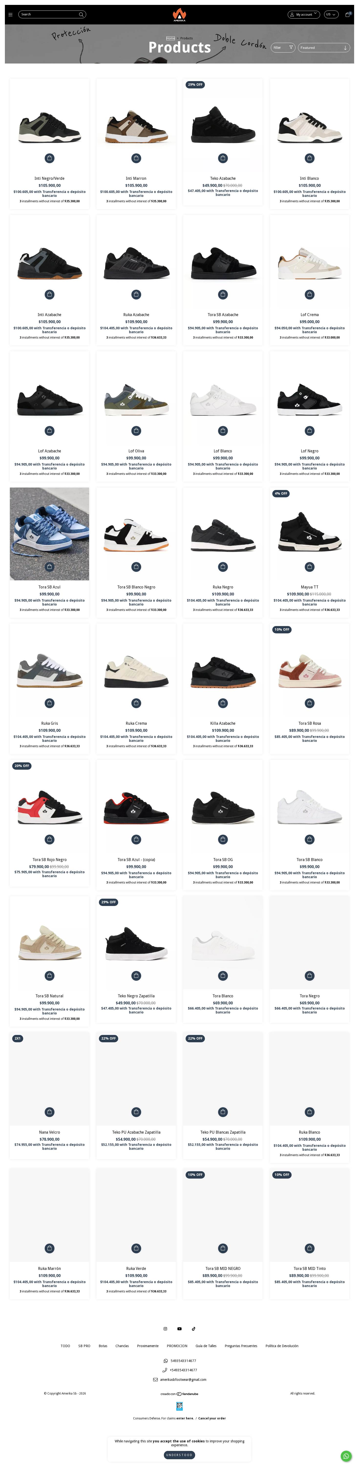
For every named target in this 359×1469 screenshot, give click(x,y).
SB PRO (84, 1346)
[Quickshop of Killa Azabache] (223, 703)
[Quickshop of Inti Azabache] (49, 294)
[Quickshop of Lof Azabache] (49, 431)
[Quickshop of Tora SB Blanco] (310, 839)
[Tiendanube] (179, 1395)
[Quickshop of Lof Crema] (310, 294)
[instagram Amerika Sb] (165, 1329)
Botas (103, 1346)
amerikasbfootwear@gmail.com (183, 1380)
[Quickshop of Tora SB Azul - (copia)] (136, 839)
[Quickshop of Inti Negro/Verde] (49, 158)
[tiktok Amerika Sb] (193, 1329)
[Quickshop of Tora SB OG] (223, 839)
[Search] (81, 15)
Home (171, 38)
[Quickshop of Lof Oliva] (136, 431)
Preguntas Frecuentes (241, 1346)
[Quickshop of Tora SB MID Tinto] (310, 1248)
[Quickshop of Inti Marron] (136, 158)
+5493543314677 (183, 1370)
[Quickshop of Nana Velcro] (49, 1112)
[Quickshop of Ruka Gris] (49, 703)
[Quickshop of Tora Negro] (310, 976)
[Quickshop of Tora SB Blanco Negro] (136, 567)
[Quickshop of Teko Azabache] (223, 158)
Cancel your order (212, 1418)
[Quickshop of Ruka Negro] (223, 567)
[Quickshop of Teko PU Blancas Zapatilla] (223, 1112)
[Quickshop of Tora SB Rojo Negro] (49, 839)
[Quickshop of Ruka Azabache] (136, 294)
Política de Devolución (281, 1346)
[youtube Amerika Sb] (179, 1329)
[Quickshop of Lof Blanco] (223, 431)
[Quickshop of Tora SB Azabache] (223, 294)
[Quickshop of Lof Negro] (310, 431)
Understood (179, 1455)
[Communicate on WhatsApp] (346, 1456)
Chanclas (122, 1346)
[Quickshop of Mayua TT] (310, 567)
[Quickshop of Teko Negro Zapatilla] (136, 976)
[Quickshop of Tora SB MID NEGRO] (223, 1248)
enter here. (185, 1418)
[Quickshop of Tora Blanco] (223, 976)
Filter (277, 48)
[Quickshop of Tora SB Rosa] (310, 703)
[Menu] (11, 14)
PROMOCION (177, 1346)
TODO (65, 1346)
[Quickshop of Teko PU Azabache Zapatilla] (136, 1112)
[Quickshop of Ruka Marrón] (49, 1248)
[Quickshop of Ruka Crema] (136, 703)
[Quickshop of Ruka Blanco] (310, 1112)
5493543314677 (183, 1361)
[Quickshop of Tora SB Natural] (49, 976)
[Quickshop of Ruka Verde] (136, 1248)
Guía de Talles (206, 1346)
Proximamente (147, 1346)
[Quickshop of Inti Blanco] (310, 158)
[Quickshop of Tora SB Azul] (49, 567)
